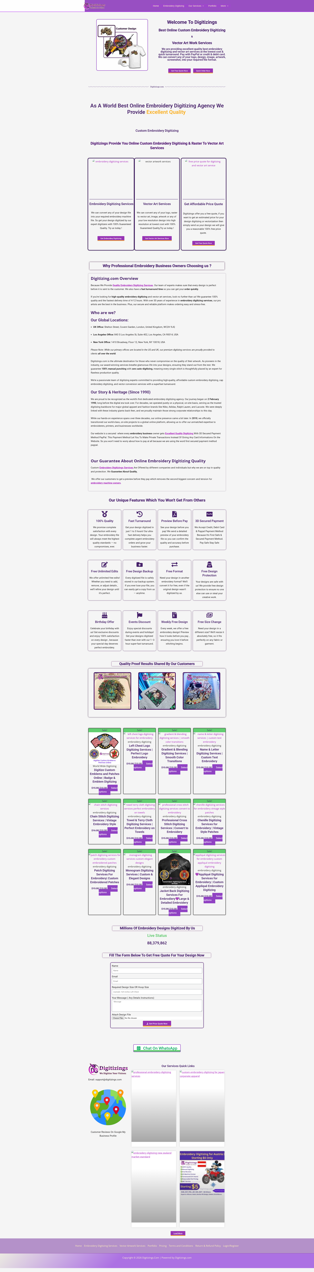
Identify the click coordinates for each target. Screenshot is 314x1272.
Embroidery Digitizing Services (100, 1245)
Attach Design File (121, 1014)
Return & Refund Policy (208, 1245)
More (223, 6)
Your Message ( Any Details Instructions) (133, 997)
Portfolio (212, 6)
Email (115, 976)
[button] (202, 6)
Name (115, 965)
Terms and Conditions (181, 1245)
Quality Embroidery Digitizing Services (133, 285)
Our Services (195, 6)
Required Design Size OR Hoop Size (130, 987)
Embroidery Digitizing (173, 6)
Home (156, 6)
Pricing (163, 1245)
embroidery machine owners (106, 483)
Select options (108, 790)
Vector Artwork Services (132, 1245)
